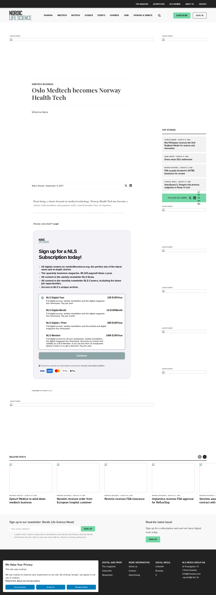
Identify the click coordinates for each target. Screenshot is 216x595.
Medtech (62, 15)
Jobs (126, 15)
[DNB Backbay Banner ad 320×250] (184, 332)
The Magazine (142, 4)
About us (133, 566)
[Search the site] (159, 15)
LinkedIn (159, 566)
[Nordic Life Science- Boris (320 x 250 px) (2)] (184, 291)
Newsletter (107, 574)
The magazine (109, 566)
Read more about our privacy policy (22, 580)
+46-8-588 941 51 (190, 577)
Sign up (88, 528)
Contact (203, 4)
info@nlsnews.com (191, 573)
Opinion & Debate (143, 15)
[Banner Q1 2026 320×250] (184, 251)
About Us (189, 4)
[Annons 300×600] (184, 40)
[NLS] (20, 15)
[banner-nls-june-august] (82, 405)
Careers (114, 15)
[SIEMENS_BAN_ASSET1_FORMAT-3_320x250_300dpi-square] (184, 210)
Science (89, 15)
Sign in (200, 15)
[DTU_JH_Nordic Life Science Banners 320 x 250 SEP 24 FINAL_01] (184, 372)
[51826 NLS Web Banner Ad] (82, 40)
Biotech (75, 15)
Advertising (159, 4)
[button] (205, 457)
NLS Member (175, 4)
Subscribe (181, 15)
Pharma (48, 15)
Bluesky (159, 570)
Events (101, 15)
